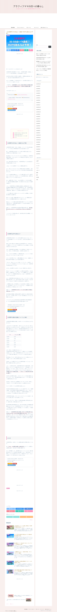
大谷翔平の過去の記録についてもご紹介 (20, 135)
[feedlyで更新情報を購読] (13, 517)
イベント (38, 163)
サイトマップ (42, 609)
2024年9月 (38, 86)
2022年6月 (38, 149)
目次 (19, 130)
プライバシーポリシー (31, 609)
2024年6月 (38, 93)
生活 (37, 179)
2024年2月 (38, 102)
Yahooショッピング (11, 110)
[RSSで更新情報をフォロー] (26, 517)
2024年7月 (38, 90)
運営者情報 (25, 609)
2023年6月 (38, 121)
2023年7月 (38, 118)
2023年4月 (38, 125)
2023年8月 (38, 116)
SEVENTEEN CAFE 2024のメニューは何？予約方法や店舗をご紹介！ (43, 66)
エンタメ (38, 165)
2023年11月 (38, 109)
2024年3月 (38, 100)
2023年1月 (38, 132)
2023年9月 (38, 114)
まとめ (15, 137)
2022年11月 (38, 137)
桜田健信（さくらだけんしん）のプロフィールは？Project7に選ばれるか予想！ (43, 62)
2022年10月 (38, 139)
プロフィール (37, 609)
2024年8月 (38, 88)
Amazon (9, 108)
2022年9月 (38, 142)
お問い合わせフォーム (48, 609)
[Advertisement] (28, 20)
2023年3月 (38, 128)
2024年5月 (38, 95)
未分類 (37, 177)
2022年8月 (38, 144)
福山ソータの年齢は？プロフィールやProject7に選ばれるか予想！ (43, 54)
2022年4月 (38, 153)
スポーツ (8, 488)
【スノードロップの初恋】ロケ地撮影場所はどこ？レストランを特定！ (43, 69)
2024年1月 (38, 104)
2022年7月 (38, 146)
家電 (37, 172)
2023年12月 (38, 107)
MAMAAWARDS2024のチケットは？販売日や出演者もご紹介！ (43, 58)
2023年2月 (38, 130)
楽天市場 (14, 108)
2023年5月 (38, 123)
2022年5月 (38, 151)
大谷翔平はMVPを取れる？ (18, 134)
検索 (49, 46)
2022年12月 (38, 135)
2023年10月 (38, 111)
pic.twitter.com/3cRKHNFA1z (22, 94)
